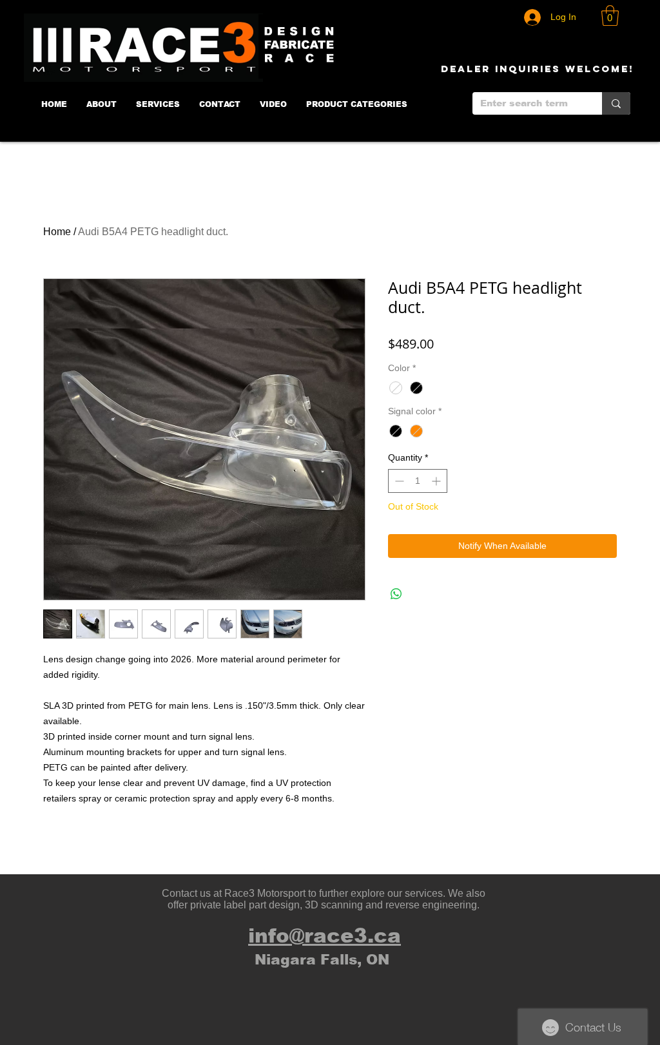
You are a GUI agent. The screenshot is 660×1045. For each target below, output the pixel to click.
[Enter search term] (616, 103)
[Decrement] (398, 481)
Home (57, 231)
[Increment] (437, 481)
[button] (610, 15)
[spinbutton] (417, 481)
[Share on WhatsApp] (396, 594)
